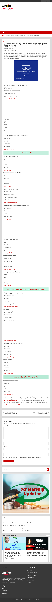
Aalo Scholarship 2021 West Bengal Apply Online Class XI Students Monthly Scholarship (36, 553)
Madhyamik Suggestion (32, 572)
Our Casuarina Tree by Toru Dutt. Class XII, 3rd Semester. (16, 528)
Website (5, 452)
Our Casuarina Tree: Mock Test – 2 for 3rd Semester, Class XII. (17, 520)
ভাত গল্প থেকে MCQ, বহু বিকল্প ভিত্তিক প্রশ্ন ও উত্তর (26, 377)
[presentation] (47, 535)
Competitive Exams (31, 575)
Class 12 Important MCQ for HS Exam (14, 404)
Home (3, 588)
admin (13, 48)
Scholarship (7, 549)
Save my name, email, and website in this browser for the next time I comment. (23, 457)
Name (5, 441)
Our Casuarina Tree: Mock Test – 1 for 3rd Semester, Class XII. (17, 522)
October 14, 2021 (7, 48)
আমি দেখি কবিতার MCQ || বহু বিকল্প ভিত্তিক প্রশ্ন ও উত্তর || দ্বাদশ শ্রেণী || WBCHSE (14, 413)
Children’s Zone (30, 580)
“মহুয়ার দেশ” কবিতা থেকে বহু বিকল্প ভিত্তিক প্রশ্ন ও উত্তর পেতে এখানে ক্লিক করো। (26, 289)
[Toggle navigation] (3, 32)
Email (5, 446)
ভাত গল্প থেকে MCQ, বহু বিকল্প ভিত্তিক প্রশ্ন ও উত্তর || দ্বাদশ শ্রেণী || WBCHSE (37, 413)
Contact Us (4, 590)
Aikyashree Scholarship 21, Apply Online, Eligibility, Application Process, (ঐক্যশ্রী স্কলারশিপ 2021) (13, 554)
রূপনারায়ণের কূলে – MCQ (26, 153)
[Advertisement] (25, 20)
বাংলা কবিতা (29, 582)
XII (3, 41)
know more (12, 582)
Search (48, 469)
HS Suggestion (30, 570)
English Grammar (31, 577)
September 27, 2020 (31, 557)
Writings (29, 579)
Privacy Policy (5, 592)
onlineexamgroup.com (10, 400)
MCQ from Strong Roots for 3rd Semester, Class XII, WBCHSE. (17, 530)
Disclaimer (4, 593)
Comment (5, 425)
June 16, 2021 (8, 558)
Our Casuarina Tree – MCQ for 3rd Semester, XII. (14, 525)
